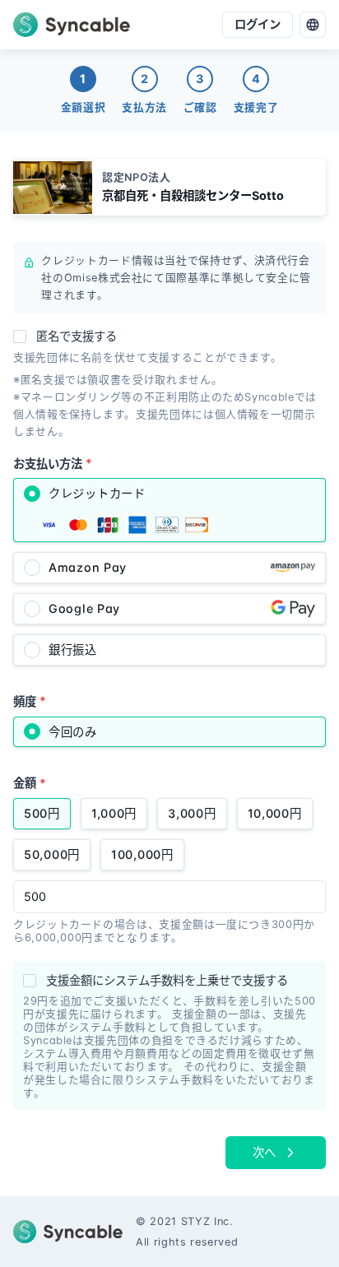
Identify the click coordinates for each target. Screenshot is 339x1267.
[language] (313, 25)
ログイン (258, 24)
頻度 (29, 701)
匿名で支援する (76, 336)
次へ (264, 1152)
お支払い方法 (52, 463)
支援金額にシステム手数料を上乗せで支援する (167, 980)
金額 (29, 783)
